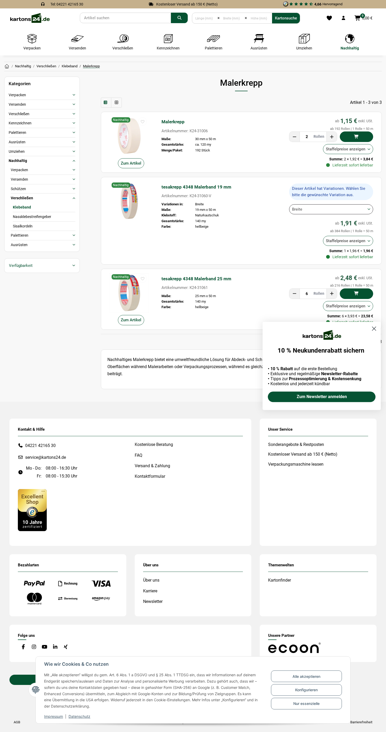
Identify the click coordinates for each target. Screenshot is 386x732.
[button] (343, 18)
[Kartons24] (29, 17)
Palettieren (17, 132)
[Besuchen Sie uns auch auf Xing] (65, 647)
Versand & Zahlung (152, 465)
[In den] (356, 136)
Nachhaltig (18, 161)
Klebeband (22, 207)
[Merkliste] (329, 18)
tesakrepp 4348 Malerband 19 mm (196, 187)
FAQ (138, 455)
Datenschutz (79, 716)
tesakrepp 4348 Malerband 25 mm (196, 278)
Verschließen (19, 114)
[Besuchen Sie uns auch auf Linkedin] (55, 647)
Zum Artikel (131, 163)
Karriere (150, 590)
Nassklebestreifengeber (32, 217)
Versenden (17, 104)
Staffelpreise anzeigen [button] (345, 149)
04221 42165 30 (40, 445)
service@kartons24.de (45, 457)
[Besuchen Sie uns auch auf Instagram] (33, 647)
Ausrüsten (17, 142)
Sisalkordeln (23, 226)
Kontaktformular (150, 476)
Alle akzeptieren (306, 676)
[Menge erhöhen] (331, 137)
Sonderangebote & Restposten (296, 444)
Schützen (18, 189)
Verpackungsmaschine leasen (296, 464)
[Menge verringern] (294, 137)
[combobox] (331, 209)
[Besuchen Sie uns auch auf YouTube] (44, 647)
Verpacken (17, 95)
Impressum (53, 716)
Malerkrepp (173, 121)
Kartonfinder (279, 580)
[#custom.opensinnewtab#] (32, 509)
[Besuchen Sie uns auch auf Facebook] (23, 647)
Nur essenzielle (306, 703)
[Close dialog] (374, 328)
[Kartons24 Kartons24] (6, 66)
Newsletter (153, 601)
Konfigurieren (306, 690)
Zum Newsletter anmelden (322, 396)
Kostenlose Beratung (154, 444)
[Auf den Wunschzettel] (142, 121)
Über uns (151, 580)
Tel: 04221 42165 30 (66, 4)
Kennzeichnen (20, 123)
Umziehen (17, 151)
